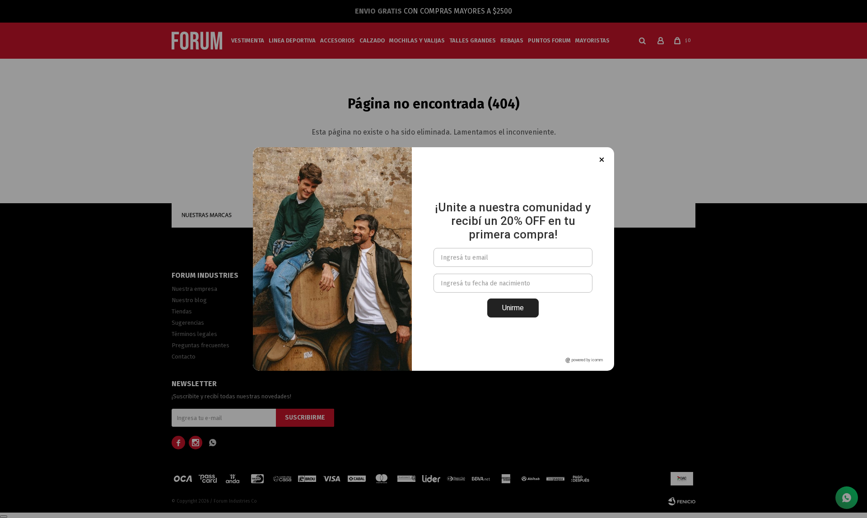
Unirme (513, 307)
